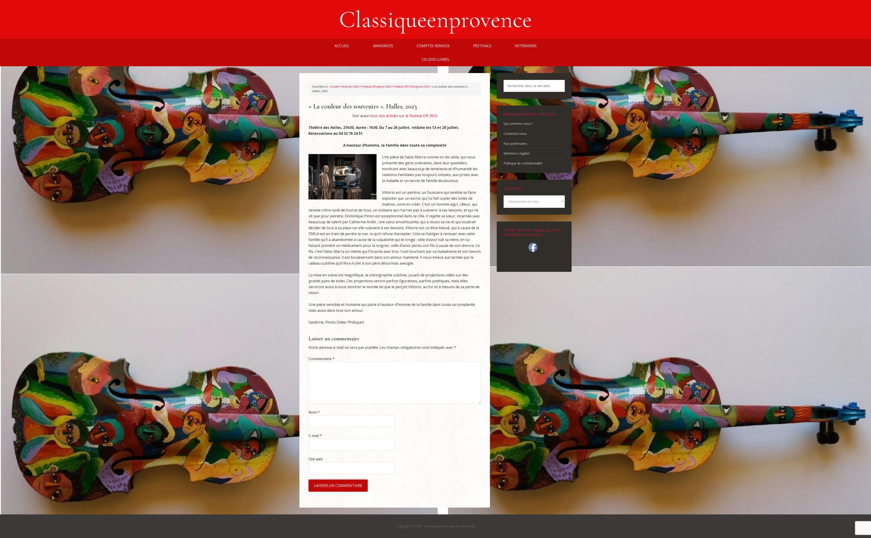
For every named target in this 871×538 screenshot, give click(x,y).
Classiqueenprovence (435, 19)
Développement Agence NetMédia (449, 526)
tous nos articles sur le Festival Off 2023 (403, 115)
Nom (314, 412)
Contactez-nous (515, 133)
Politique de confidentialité (523, 163)
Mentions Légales (517, 153)
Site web (315, 459)
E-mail (315, 435)
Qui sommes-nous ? (518, 123)
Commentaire (321, 358)
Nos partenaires (515, 143)
